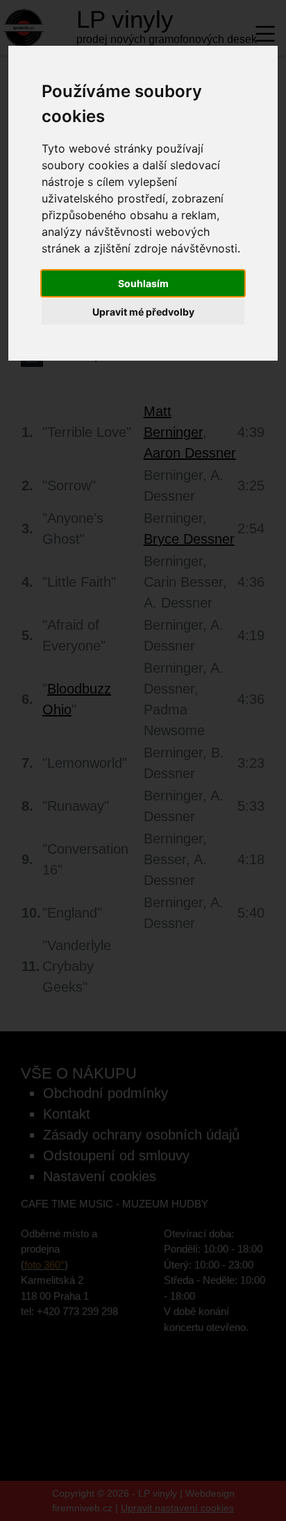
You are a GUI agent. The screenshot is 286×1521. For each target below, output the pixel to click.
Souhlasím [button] (143, 283)
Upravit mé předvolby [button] (143, 312)
